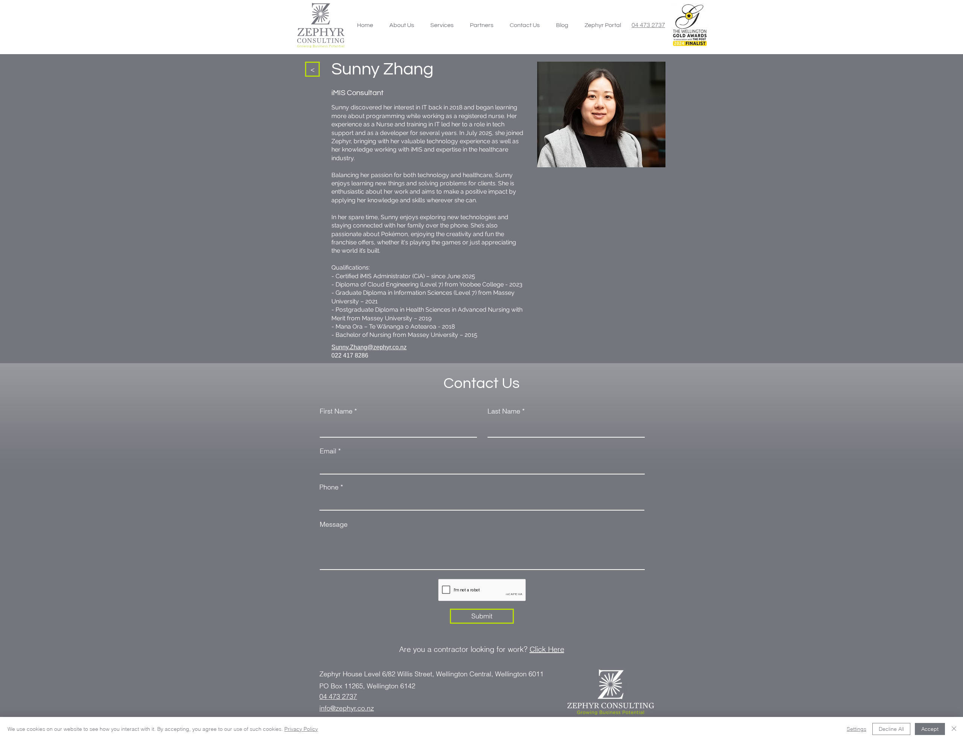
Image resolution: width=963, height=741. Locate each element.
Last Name (504, 411)
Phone (329, 487)
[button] (442, 25)
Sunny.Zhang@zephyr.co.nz (369, 347)
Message (334, 524)
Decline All (891, 729)
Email (328, 451)
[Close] (953, 729)
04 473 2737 (648, 25)
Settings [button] (856, 729)
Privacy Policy (301, 729)
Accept (930, 729)
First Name (336, 411)
